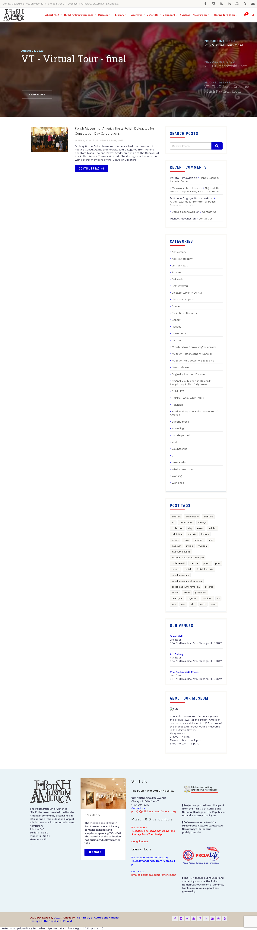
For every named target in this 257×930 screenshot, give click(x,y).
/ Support (169, 15)
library (175, 540)
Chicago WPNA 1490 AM (187, 292)
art (173, 522)
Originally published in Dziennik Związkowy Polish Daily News (190, 382)
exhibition (177, 534)
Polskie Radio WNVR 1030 (188, 397)
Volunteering (179, 448)
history (205, 534)
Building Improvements (78, 15)
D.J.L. (57, 918)
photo (206, 563)
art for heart (180, 265)
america (176, 516)
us (218, 598)
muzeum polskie (181, 551)
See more (94, 852)
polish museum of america (187, 581)
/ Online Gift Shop (223, 15)
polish (188, 569)
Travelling (178, 428)
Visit (120, 140)
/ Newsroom (200, 15)
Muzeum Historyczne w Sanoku (192, 353)
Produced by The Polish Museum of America (193, 413)
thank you (177, 598)
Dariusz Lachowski (183, 211)
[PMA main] (13, 15)
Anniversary (179, 251)
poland (175, 569)
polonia (209, 586)
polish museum (180, 575)
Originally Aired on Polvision (189, 374)
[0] (243, 15)
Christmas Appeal (183, 299)
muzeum (203, 546)
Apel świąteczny (182, 258)
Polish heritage (205, 569)
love (186, 540)
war (183, 604)
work (203, 604)
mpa (210, 540)
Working (177, 475)
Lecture (177, 340)
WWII (214, 604)
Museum (103, 15)
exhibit (212, 528)
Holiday (176, 326)
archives (208, 516)
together (192, 598)
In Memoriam (180, 333)
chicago (202, 522)
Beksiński (177, 279)
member (198, 540)
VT (173, 455)
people (194, 563)
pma (217, 563)
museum (176, 546)
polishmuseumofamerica (186, 586)
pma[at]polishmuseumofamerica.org (153, 811)
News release (108, 140)
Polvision (177, 404)
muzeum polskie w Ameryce (188, 557)
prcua (187, 592)
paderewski (178, 563)
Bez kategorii (180, 285)
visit (174, 604)
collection (177, 528)
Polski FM (178, 391)
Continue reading (91, 168)
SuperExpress (180, 421)
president (200, 592)
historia (192, 534)
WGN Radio (179, 462)
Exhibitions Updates (184, 313)
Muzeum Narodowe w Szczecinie (193, 360)
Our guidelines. (140, 841)
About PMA (52, 15)
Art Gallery (92, 815)
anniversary (192, 516)
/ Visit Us (152, 15)
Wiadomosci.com (183, 469)
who (192, 604)
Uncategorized (181, 435)
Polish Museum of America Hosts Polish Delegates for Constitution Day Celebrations (114, 131)
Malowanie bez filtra (185, 188)
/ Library (119, 15)
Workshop (178, 482)
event (200, 528)
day (190, 528)
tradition (207, 598)
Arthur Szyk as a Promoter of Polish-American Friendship (193, 203)
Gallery (176, 319)
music (189, 546)
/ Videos (185, 15)
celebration (186, 522)
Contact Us (209, 211)
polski (175, 592)
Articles (176, 272)
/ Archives (135, 15)
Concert (177, 306)
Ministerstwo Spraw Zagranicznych (194, 346)
